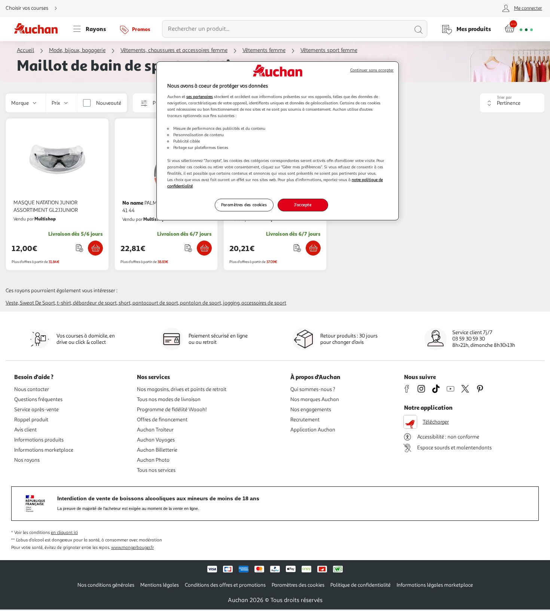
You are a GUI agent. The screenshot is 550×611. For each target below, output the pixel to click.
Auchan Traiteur (155, 430)
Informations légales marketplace (435, 585)
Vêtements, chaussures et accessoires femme (173, 50)
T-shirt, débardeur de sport (87, 303)
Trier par (504, 97)
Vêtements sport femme (328, 50)
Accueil (25, 50)
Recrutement (305, 419)
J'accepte (302, 204)
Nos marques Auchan (314, 399)
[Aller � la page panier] (519, 28)
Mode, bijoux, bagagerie (77, 50)
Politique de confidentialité (360, 585)
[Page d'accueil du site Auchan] (38, 28)
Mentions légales (159, 585)
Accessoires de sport (263, 303)
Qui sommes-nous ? (312, 389)
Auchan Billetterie (157, 450)
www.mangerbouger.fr (132, 547)
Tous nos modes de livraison (169, 399)
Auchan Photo (153, 460)
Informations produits (39, 440)
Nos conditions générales (105, 585)
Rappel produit (31, 419)
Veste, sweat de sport (30, 303)
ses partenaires (199, 96)
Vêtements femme (263, 50)
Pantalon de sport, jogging (209, 303)
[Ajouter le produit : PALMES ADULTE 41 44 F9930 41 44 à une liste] (188, 247)
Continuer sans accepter (372, 70)
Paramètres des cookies (244, 204)
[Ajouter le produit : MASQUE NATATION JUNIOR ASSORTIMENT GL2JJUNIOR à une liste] (79, 247)
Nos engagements (310, 409)
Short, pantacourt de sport (148, 303)
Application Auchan (312, 430)
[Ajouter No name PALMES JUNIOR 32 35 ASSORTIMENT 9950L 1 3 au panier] (313, 248)
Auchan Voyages (156, 440)
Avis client (25, 430)
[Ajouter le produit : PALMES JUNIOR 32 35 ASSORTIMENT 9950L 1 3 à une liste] (297, 247)
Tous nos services (156, 470)
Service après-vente (36, 409)
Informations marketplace (43, 450)
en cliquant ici (64, 532)
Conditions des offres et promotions (225, 585)
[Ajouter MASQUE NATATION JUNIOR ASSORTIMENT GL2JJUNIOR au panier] (95, 248)
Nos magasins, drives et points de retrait (181, 389)
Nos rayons (27, 460)
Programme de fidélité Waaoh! (172, 409)
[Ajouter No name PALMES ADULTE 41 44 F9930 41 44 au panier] (204, 248)
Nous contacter (31, 389)
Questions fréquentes (38, 399)
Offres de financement (162, 419)
